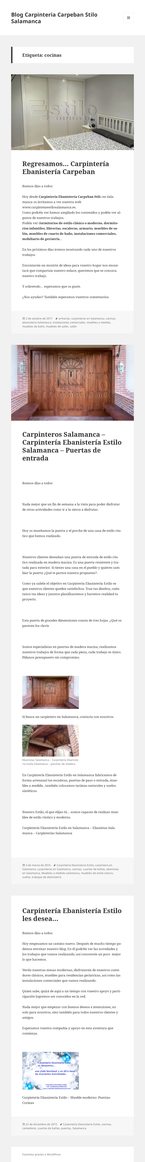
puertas (66, 1128)
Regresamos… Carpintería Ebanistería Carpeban (65, 167)
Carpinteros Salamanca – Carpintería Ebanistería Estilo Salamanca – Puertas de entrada (72, 446)
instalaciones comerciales (69, 322)
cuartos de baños (94, 869)
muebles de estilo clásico (97, 873)
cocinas (110, 318)
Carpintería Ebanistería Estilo (75, 865)
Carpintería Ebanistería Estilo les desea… (72, 914)
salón (73, 326)
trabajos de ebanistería (46, 877)
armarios (64, 318)
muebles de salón (57, 326)
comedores (29, 1128)
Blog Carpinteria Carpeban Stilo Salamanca (54, 18)
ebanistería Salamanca (36, 322)
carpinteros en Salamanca (87, 318)
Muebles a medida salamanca (60, 873)
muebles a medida (98, 322)
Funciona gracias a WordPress (41, 1154)
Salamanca (79, 1128)
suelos (26, 877)
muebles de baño (33, 326)
